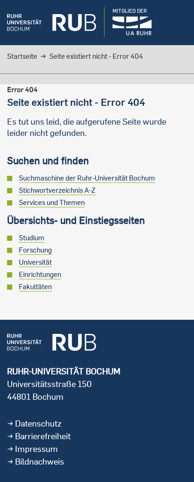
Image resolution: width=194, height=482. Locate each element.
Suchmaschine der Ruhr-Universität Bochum (87, 178)
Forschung (35, 249)
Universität (35, 262)
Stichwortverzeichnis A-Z (57, 190)
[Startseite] (51, 22)
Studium (31, 237)
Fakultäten (35, 286)
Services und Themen (52, 202)
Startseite (22, 56)
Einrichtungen (40, 274)
